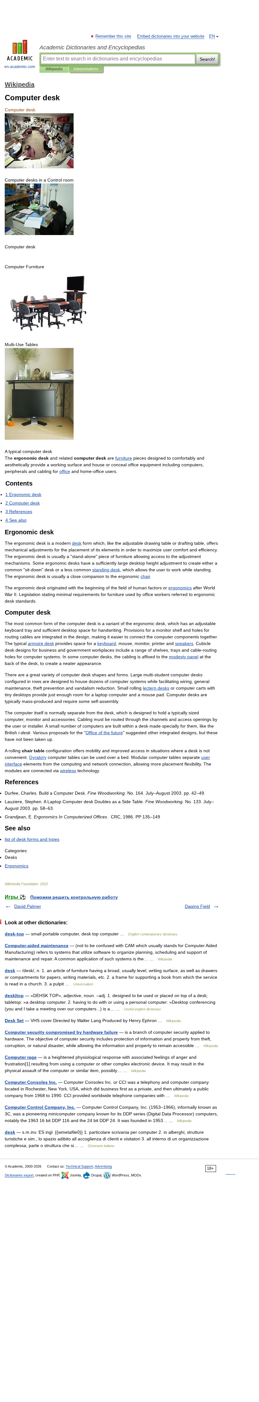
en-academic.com (19, 67)
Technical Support (79, 1166)
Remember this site (113, 36)
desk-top (14, 933)
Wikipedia (54, 69)
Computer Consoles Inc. (31, 1082)
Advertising (103, 1166)
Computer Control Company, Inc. (40, 1107)
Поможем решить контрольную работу (74, 897)
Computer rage (21, 1057)
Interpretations (86, 69)
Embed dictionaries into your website (170, 36)
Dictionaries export (19, 1175)
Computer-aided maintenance (37, 945)
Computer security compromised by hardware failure (61, 1032)
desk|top (14, 995)
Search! (207, 59)
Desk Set (14, 1020)
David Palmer (27, 906)
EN (212, 36)
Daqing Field (197, 906)
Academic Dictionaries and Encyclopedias (92, 47)
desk (10, 970)
